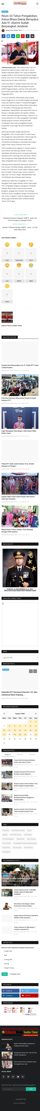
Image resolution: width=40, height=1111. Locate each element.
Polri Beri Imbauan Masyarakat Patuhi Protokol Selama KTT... (19, 399)
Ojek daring (27, 835)
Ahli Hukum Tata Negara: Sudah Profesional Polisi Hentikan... (24, 905)
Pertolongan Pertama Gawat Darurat (25, 843)
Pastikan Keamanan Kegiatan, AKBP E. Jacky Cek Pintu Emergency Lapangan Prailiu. (20, 219)
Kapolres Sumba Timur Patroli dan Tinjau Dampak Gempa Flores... (25, 810)
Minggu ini (8, 754)
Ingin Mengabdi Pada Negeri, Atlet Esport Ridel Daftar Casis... (19, 432)
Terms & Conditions (19, 1103)
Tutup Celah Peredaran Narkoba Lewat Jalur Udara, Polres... (24, 761)
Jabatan (5, 835)
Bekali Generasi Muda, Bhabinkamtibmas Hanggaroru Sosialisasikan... (24, 797)
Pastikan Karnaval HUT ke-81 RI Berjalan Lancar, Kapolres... (24, 773)
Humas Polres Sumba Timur (14, 30)
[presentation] (31, 671)
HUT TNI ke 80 (28, 847)
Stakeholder (20, 839)
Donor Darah (7, 843)
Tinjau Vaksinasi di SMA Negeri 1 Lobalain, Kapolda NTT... (24, 928)
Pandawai (6, 830)
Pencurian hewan (15, 835)
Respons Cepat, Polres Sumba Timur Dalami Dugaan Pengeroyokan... (26, 785)
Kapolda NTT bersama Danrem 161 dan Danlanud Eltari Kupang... (19, 693)
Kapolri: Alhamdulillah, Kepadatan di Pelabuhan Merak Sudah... (24, 1045)
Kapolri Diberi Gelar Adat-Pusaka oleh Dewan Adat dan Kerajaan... (18, 498)
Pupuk (29, 830)
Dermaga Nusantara (18, 830)
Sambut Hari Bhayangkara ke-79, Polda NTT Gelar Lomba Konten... (20, 366)
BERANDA (4, 11)
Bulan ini (20, 754)
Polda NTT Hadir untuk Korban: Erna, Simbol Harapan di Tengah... (18, 465)
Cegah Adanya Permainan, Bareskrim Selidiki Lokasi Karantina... (26, 916)
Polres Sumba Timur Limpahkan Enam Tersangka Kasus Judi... (25, 1063)
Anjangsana (6, 852)
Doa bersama (17, 847)
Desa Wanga (31, 839)
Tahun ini (32, 754)
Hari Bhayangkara (8, 839)
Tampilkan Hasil (15, 974)
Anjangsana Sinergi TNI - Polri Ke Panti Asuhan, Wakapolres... (25, 1054)
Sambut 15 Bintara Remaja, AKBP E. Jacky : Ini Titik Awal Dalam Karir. (20, 228)
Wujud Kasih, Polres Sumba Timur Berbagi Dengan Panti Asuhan (17, 531)
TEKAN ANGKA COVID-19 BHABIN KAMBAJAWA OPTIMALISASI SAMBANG (25, 892)
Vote (4, 974)
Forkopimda (6, 847)
